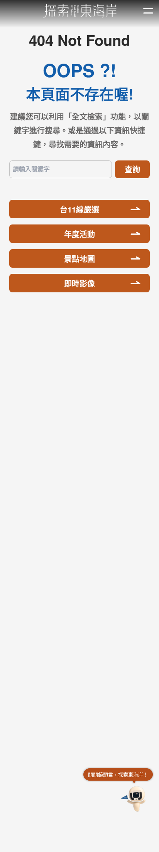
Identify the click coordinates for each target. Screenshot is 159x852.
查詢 (132, 169)
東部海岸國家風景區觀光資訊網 (80, 11)
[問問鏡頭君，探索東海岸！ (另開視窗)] (134, 799)
